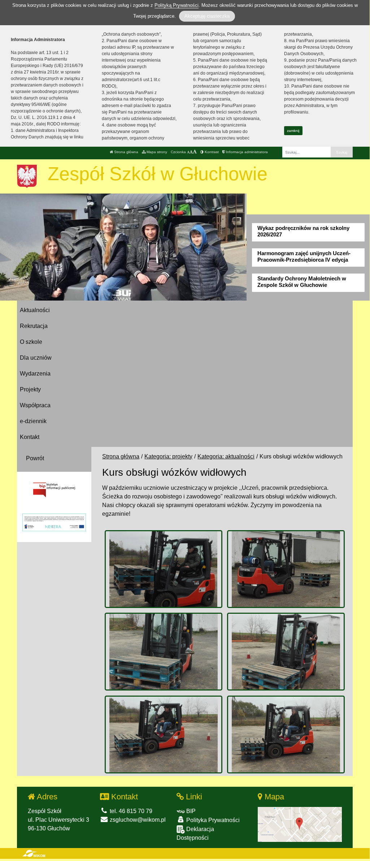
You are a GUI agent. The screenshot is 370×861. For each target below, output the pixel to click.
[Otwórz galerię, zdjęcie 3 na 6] (163, 651)
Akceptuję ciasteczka (207, 16)
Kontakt (29, 437)
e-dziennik (33, 421)
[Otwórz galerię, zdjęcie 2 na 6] (286, 569)
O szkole (31, 342)
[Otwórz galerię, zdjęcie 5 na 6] (163, 734)
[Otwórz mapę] (300, 824)
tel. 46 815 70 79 (130, 811)
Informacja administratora (246, 152)
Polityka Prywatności (212, 820)
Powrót (35, 458)
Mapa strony (156, 152)
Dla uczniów (36, 358)
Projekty (30, 389)
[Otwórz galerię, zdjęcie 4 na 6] (286, 651)
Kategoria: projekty (168, 456)
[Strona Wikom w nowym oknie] (33, 853)
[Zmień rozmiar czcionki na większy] (191, 152)
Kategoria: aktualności (225, 456)
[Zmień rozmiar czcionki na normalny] (188, 152)
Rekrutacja (34, 326)
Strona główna (125, 152)
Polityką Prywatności (176, 5)
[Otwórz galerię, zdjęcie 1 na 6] (163, 569)
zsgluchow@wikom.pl (137, 820)
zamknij (293, 131)
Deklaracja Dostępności (195, 833)
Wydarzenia (35, 373)
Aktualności (35, 310)
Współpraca (35, 405)
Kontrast (211, 152)
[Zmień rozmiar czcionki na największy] (195, 152)
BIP (190, 811)
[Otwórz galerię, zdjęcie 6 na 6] (286, 734)
